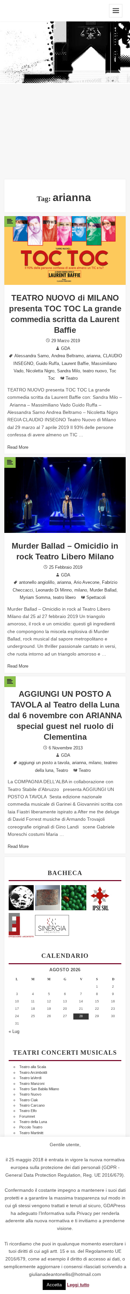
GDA (65, 348)
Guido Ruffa (47, 363)
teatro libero (64, 597)
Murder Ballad (103, 590)
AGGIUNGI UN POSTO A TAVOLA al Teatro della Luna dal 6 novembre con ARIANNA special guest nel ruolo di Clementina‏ (65, 715)
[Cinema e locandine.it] (21, 897)
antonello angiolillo (36, 582)
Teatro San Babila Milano (39, 1089)
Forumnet (27, 1116)
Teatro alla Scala (32, 1067)
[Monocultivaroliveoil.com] (73, 897)
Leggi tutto (78, 1285)
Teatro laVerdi (30, 1078)
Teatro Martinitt (31, 1133)
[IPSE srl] (100, 897)
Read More (17, 447)
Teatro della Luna (33, 1122)
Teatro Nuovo (30, 1094)
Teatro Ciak (28, 1100)
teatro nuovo (95, 371)
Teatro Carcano (32, 1105)
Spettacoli (96, 597)
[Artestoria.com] (47, 897)
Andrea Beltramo (67, 356)
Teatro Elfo (28, 1111)
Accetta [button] (54, 1284)
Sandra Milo (68, 371)
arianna (93, 356)
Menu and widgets (115, 10)
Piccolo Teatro (30, 1127)
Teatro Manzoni (31, 1084)
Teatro (72, 378)
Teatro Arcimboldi (33, 1072)
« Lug (14, 1031)
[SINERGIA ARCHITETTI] (52, 924)
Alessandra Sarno (31, 356)
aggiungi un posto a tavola (44, 762)
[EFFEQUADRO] (21, 924)
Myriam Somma (35, 597)
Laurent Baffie (75, 363)
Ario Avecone (86, 582)
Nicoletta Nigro (40, 371)
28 (81, 1016)
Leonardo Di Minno (54, 590)
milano (80, 590)
